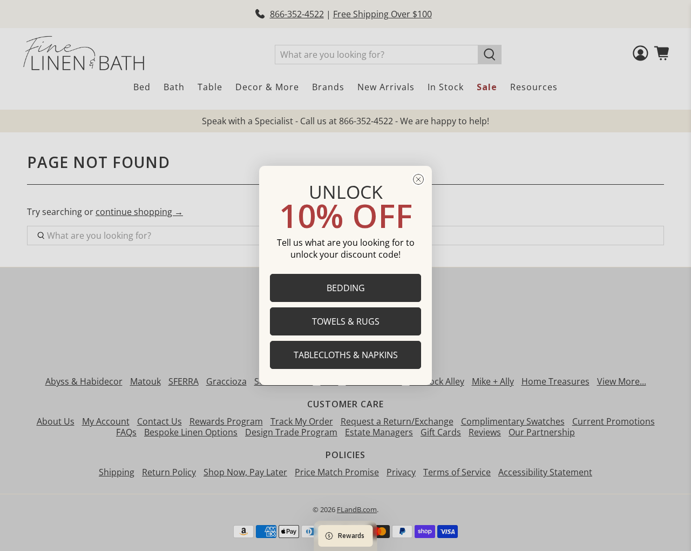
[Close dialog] (418, 179)
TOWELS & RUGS (346, 321)
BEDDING (346, 288)
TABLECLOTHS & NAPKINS (346, 355)
